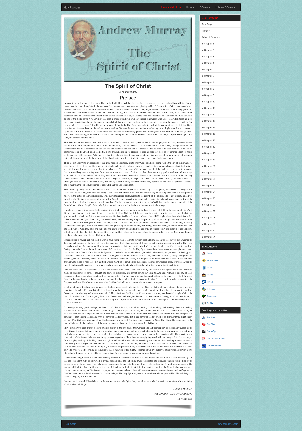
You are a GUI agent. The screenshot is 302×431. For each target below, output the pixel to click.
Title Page (207, 24)
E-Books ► (205, 7)
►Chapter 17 (208, 146)
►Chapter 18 (208, 153)
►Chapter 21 (208, 172)
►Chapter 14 (208, 127)
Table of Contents (211, 37)
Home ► (190, 7)
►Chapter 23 (208, 185)
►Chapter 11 (208, 108)
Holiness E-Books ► (225, 7)
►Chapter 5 (208, 69)
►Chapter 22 (208, 178)
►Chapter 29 (208, 223)
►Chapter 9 (208, 95)
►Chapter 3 (208, 56)
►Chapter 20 (208, 165)
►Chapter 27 (208, 211)
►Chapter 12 (208, 114)
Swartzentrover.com (228, 423)
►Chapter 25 (208, 198)
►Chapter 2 (208, 50)
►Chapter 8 (208, 88)
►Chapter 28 (208, 217)
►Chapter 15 (208, 133)
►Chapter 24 (208, 191)
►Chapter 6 (208, 75)
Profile (210, 303)
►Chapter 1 (208, 43)
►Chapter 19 (208, 159)
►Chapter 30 (208, 230)
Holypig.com (70, 423)
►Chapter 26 (208, 204)
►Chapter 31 (208, 236)
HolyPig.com (72, 7)
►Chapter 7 (208, 82)
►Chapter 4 (208, 62)
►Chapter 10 (208, 101)
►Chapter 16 (208, 140)
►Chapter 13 (208, 120)
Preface (206, 30)
